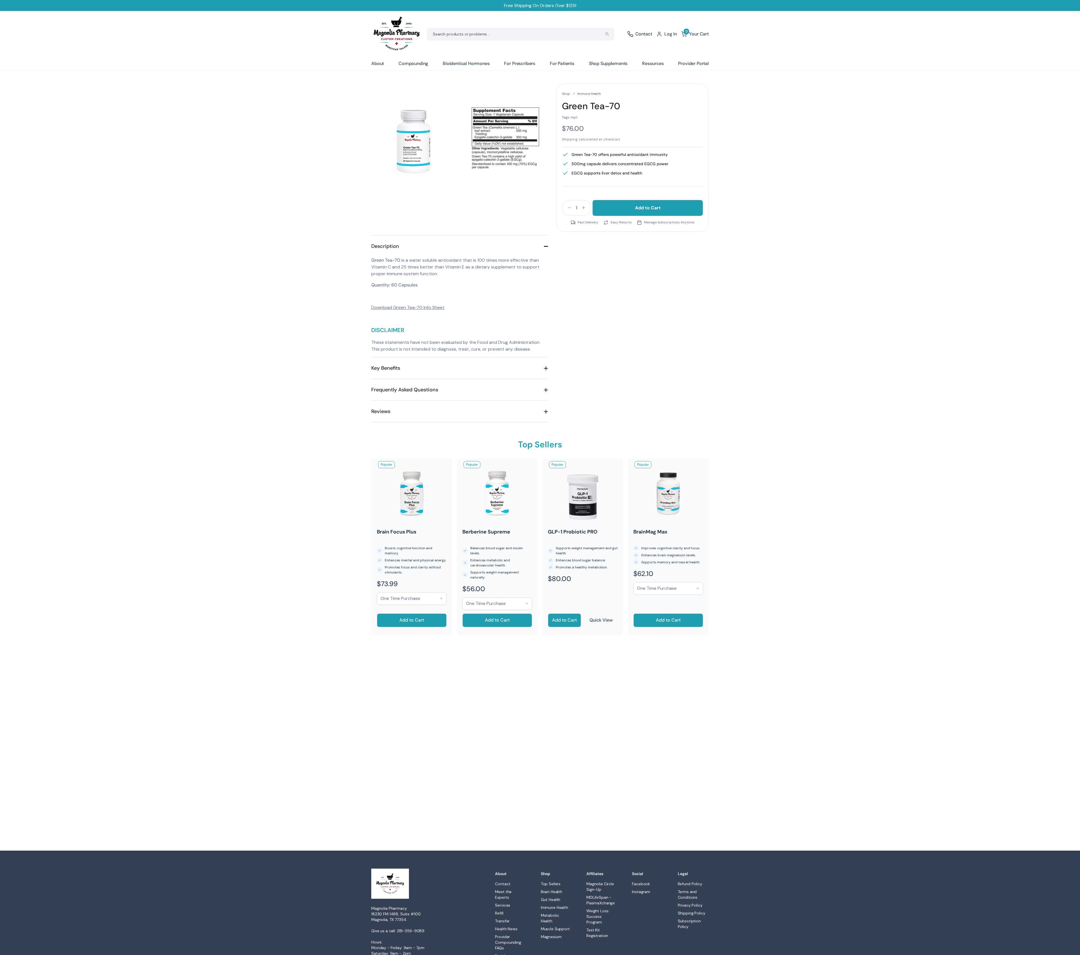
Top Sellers (551, 883)
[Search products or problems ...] (607, 34)
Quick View (601, 620)
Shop (566, 93)
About (377, 63)
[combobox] (520, 34)
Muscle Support (555, 928)
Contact (502, 883)
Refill (499, 913)
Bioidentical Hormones (466, 63)
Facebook (641, 883)
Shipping (570, 139)
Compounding (413, 63)
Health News (506, 928)
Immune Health (589, 93)
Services (502, 905)
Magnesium (551, 936)
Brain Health (551, 891)
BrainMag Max (650, 531)
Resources (653, 63)
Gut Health (551, 899)
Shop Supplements (608, 63)
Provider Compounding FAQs (508, 942)
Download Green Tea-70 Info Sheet (407, 307)
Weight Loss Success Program (597, 916)
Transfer (502, 920)
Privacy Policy (690, 905)
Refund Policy (690, 883)
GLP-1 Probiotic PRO (572, 531)
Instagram (641, 891)
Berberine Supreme (486, 531)
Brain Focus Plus (396, 531)
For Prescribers (519, 63)
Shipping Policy (691, 913)
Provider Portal (693, 63)
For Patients (562, 63)
